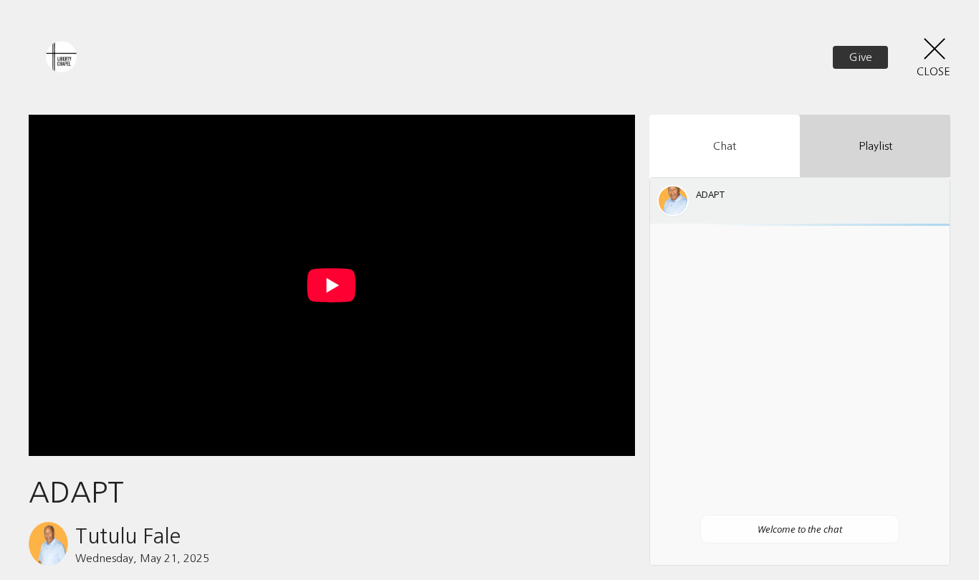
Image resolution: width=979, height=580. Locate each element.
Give (860, 57)
